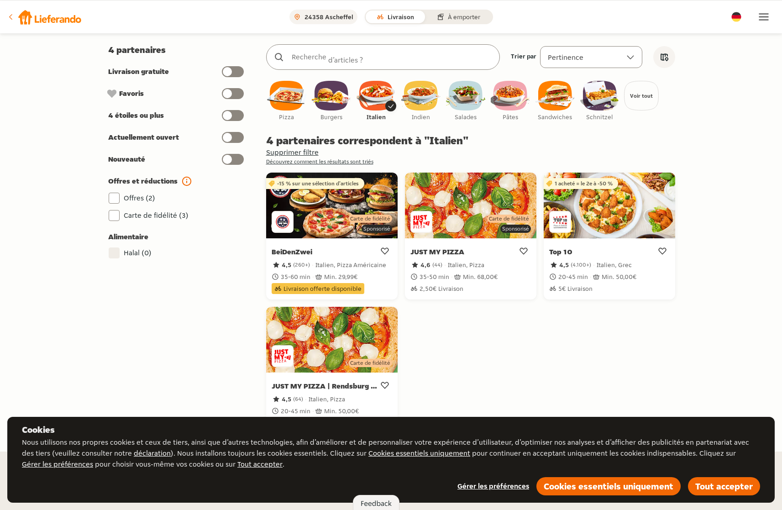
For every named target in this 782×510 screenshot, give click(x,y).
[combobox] (392, 57)
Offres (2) (139, 198)
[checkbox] (286, 101)
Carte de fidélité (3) (156, 215)
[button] (44, 17)
